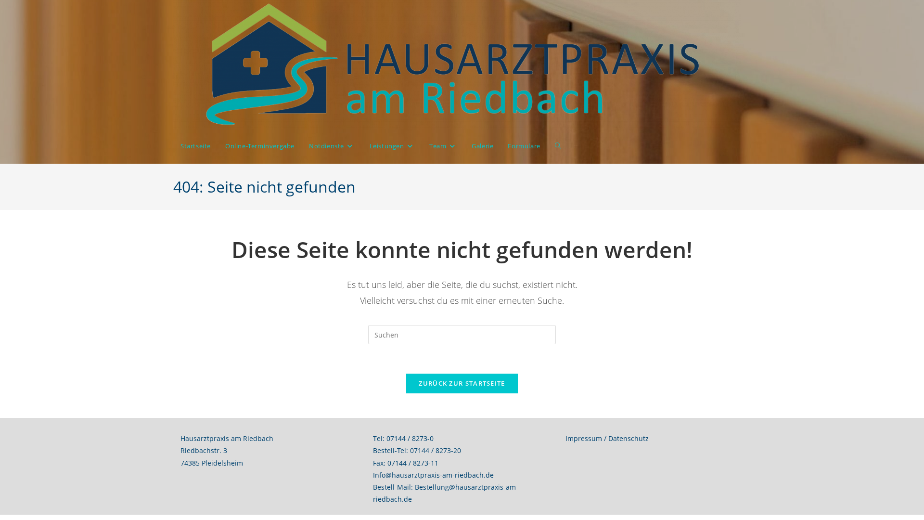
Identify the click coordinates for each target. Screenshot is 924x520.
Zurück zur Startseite (462, 383)
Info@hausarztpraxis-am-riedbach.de (433, 475)
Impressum (583, 438)
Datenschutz (628, 438)
